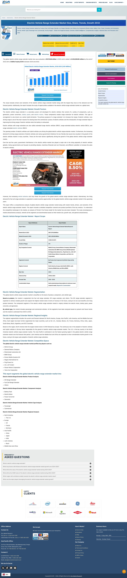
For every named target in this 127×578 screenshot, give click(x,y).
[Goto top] (124, 571)
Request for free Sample (63, 23)
